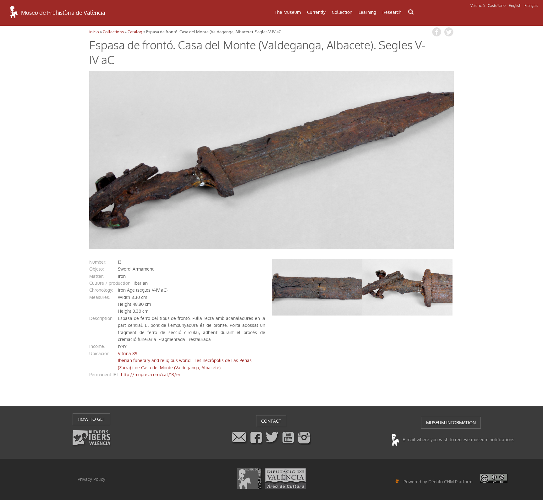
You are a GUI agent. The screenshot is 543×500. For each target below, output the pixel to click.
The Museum (288, 12)
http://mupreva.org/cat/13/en (151, 374)
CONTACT (271, 421)
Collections (113, 32)
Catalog (135, 32)
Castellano (497, 5)
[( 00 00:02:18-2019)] (271, 160)
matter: (96, 276)
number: (97, 262)
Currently (316, 12)
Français (531, 5)
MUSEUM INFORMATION (451, 423)
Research (391, 12)
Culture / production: (110, 283)
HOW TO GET (91, 419)
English (515, 5)
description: (101, 318)
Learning (367, 12)
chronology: (101, 290)
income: (97, 346)
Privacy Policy (91, 479)
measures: (99, 297)
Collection (342, 12)
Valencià (477, 5)
